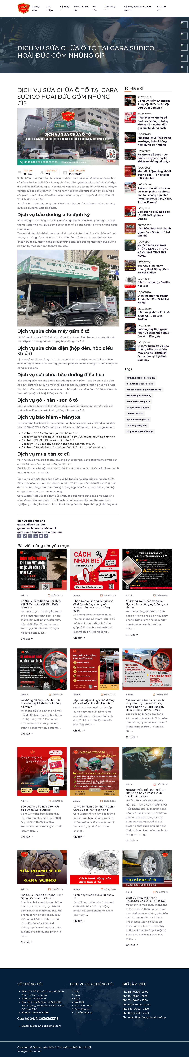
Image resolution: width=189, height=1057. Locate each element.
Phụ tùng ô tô (110, 8)
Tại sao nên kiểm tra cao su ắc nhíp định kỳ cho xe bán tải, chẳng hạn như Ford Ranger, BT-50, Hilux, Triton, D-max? (155, 195)
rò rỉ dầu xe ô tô (135, 413)
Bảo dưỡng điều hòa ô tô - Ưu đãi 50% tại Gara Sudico (154, 215)
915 (48, 174)
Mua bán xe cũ (81, 8)
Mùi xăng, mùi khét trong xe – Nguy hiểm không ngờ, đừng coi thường (154, 141)
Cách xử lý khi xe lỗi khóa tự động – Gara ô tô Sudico (154, 316)
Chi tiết (26, 638)
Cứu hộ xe (161, 8)
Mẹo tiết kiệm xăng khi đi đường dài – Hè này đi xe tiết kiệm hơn (154, 175)
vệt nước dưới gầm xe (138, 419)
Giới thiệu (50, 8)
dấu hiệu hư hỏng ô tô (138, 401)
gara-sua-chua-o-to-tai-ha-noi (36, 528)
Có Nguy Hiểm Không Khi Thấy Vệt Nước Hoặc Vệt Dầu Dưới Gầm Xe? (154, 104)
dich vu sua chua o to (31, 520)
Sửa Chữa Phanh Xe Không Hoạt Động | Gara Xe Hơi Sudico (153, 269)
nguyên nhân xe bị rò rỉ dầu (141, 378)
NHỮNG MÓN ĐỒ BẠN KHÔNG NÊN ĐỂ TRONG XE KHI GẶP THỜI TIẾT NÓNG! (153, 251)
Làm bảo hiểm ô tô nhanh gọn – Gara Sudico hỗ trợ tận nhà (154, 232)
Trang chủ (35, 8)
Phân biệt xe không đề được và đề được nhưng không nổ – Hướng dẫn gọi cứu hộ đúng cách (153, 123)
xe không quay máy (137, 425)
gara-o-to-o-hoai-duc (48, 532)
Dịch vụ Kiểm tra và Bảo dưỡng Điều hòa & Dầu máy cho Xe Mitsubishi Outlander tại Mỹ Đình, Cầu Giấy (153, 353)
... (45, 632)
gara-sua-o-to (26, 532)
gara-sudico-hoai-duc (31, 524)
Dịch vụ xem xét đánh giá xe (137, 8)
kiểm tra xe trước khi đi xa (140, 384)
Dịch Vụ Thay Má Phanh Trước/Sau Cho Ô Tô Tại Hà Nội (153, 299)
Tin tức (95, 8)
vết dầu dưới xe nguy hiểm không (144, 390)
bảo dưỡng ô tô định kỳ (139, 395)
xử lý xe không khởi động (140, 431)
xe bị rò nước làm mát (138, 407)
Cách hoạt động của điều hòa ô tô (154, 284)
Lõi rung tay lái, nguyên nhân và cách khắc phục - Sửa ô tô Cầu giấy (154, 333)
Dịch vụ (64, 6)
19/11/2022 (75, 174)
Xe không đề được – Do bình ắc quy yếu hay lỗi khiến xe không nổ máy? (154, 158)
